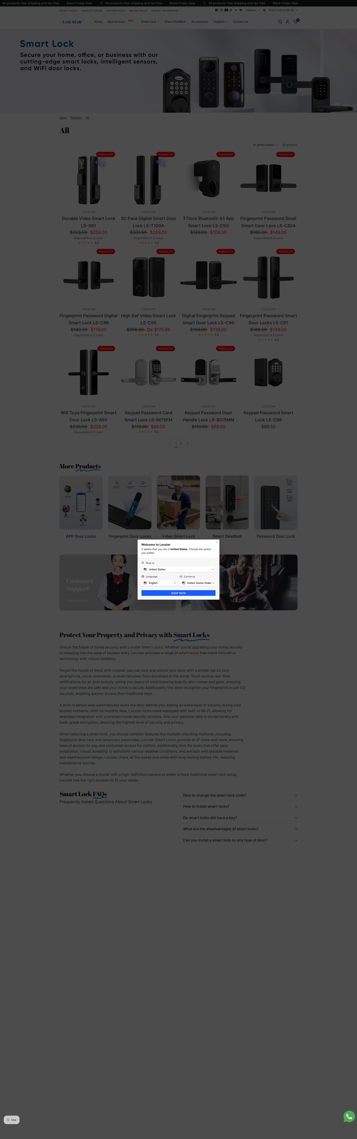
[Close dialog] (217, 542)
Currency (189, 576)
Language (151, 576)
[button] (178, 569)
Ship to (150, 562)
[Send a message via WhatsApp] (349, 1116)
